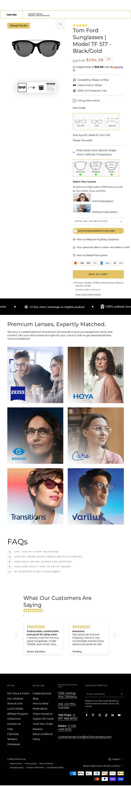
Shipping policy (17, 767)
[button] (98, 68)
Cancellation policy (55, 767)
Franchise (13, 734)
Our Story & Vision (18, 693)
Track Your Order (43, 723)
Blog (36, 698)
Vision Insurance (42, 713)
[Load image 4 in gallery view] (50, 87)
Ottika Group (20, 759)
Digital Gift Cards (43, 718)
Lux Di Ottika (15, 708)
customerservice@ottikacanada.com (85, 736)
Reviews (37, 729)
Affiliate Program (17, 713)
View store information (88, 294)
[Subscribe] (122, 694)
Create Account (42, 693)
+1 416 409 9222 (67, 727)
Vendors (12, 739)
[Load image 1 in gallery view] (22, 87)
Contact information (35, 767)
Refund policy (16, 763)
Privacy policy (31, 763)
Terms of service (46, 763)
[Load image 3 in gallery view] (41, 87)
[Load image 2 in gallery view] (31, 87)
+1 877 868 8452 (67, 716)
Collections (14, 718)
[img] (67, 610)
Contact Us (14, 723)
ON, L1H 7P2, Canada (67, 705)
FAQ (10, 729)
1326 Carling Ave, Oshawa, (67, 694)
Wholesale (13, 744)
